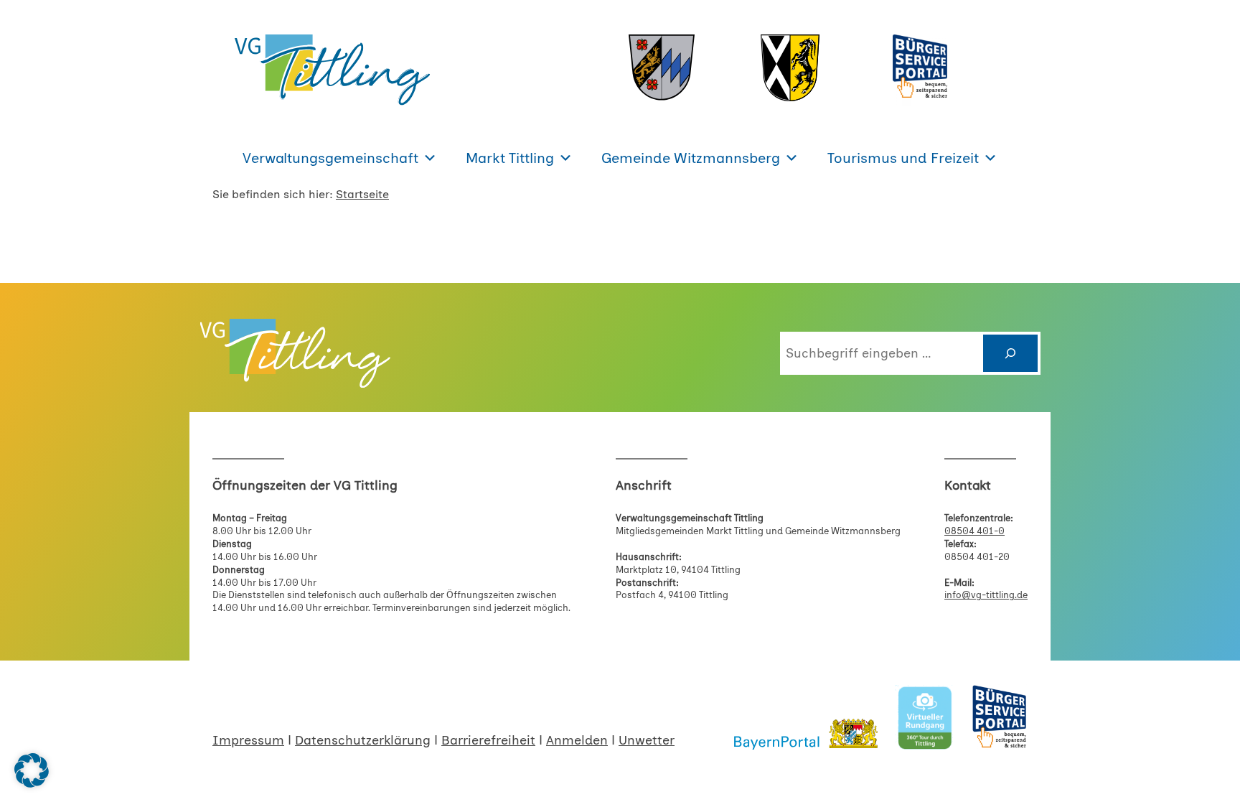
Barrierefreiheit (488, 740)
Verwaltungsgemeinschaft (330, 158)
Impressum (248, 740)
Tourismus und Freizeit (903, 158)
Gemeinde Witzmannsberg (690, 158)
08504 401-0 (974, 531)
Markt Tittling (510, 158)
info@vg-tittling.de (986, 594)
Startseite (362, 194)
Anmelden (577, 740)
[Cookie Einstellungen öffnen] (31, 783)
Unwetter (647, 740)
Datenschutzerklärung (363, 740)
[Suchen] (1010, 353)
